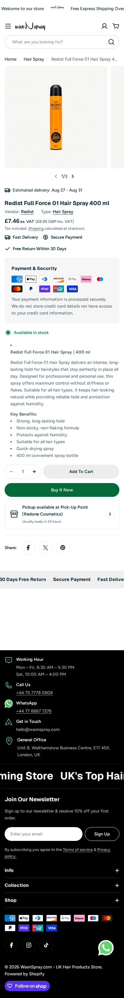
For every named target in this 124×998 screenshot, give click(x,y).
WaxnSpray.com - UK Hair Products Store (61, 967)
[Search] (111, 41)
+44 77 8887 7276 (34, 711)
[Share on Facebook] (28, 548)
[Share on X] (45, 548)
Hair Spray (34, 59)
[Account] (104, 26)
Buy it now (62, 490)
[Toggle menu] (8, 26)
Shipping (36, 228)
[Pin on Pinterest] (63, 548)
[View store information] (109, 514)
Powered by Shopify (24, 973)
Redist (27, 211)
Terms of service (78, 849)
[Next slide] (72, 176)
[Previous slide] (55, 176)
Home (10, 59)
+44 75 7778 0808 (34, 692)
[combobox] (62, 42)
